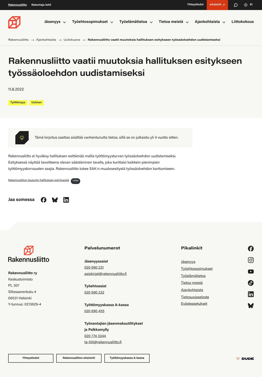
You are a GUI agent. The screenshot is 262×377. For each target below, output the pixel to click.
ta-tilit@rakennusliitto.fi (103, 342)
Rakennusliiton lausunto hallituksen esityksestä (38, 180)
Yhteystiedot (30, 358)
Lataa (75, 181)
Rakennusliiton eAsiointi (79, 358)
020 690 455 (94, 311)
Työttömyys (17, 102)
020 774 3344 (95, 336)
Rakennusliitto (17, 5)
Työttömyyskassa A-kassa (127, 358)
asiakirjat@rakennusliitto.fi (105, 274)
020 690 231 (94, 268)
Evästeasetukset (194, 304)
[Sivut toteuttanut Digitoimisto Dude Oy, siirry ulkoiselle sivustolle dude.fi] (245, 359)
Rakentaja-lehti (41, 5)
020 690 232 (94, 293)
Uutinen (36, 102)
